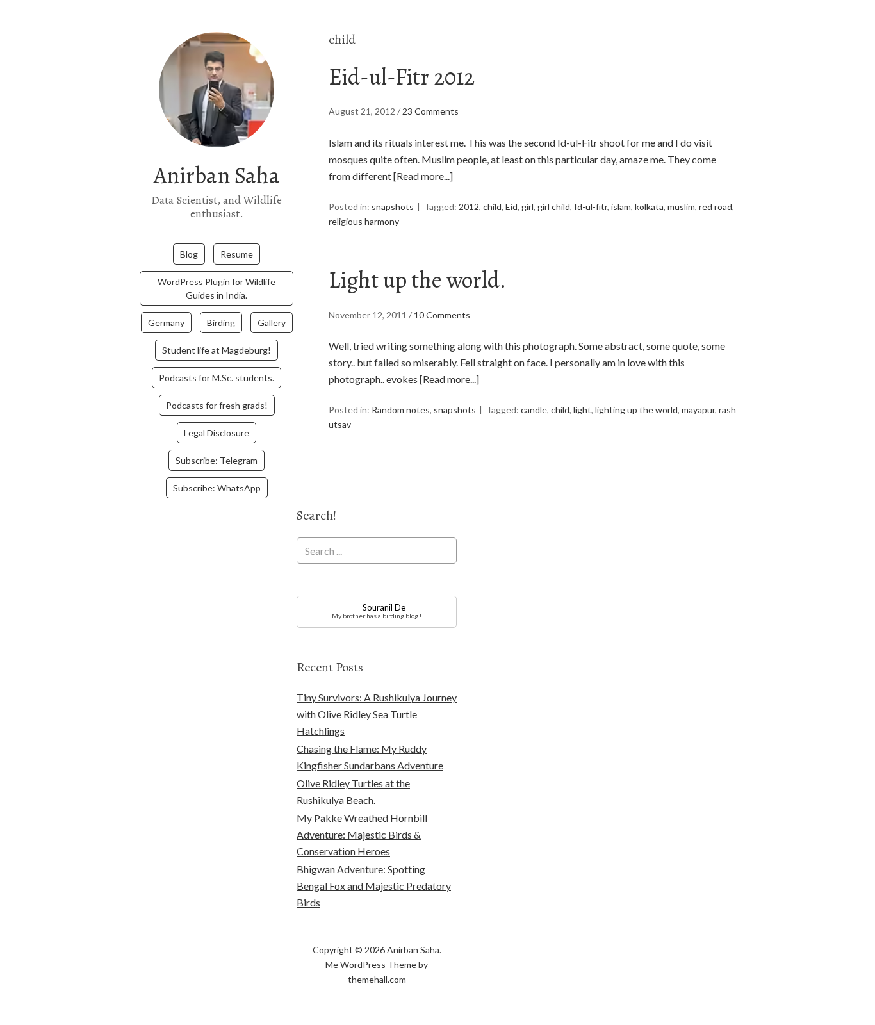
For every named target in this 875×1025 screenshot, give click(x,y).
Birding (221, 322)
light (582, 409)
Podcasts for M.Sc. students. (216, 377)
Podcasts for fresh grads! (217, 405)
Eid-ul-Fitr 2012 (402, 76)
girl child (553, 206)
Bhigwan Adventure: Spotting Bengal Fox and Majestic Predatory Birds (374, 885)
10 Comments (442, 314)
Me (331, 964)
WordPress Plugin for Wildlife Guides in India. (216, 288)
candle (534, 409)
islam (621, 206)
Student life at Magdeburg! (216, 350)
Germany (166, 322)
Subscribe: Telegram (217, 460)
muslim (681, 206)
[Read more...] (423, 176)
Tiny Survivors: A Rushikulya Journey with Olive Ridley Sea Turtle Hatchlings (377, 714)
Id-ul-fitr (590, 206)
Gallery (272, 322)
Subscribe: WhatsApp (217, 487)
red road (715, 206)
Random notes (401, 409)
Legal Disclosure (216, 432)
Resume (236, 254)
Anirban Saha (217, 175)
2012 (469, 206)
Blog (189, 254)
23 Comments (430, 111)
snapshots (393, 206)
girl (527, 206)
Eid (511, 206)
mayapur (698, 409)
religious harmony (364, 221)
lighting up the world (636, 409)
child (492, 206)
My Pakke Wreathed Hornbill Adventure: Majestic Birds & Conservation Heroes (362, 834)
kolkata (649, 206)
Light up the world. (417, 279)
